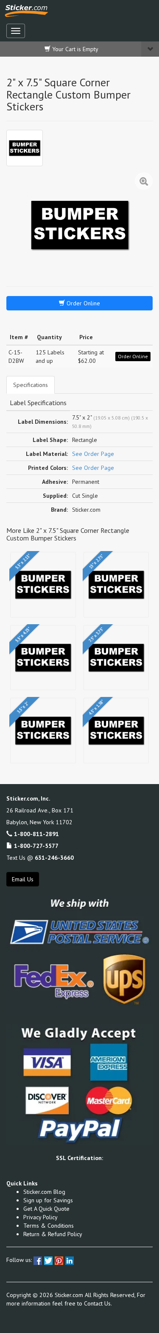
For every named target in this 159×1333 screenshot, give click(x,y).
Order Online (82, 303)
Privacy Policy (40, 1217)
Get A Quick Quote (46, 1208)
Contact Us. (98, 1303)
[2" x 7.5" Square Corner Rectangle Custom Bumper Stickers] (24, 148)
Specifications (30, 385)
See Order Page (93, 454)
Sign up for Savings (48, 1200)
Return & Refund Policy (52, 1234)
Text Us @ (40, 857)
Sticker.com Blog (44, 1192)
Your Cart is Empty (74, 49)
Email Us (22, 879)
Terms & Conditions (48, 1225)
